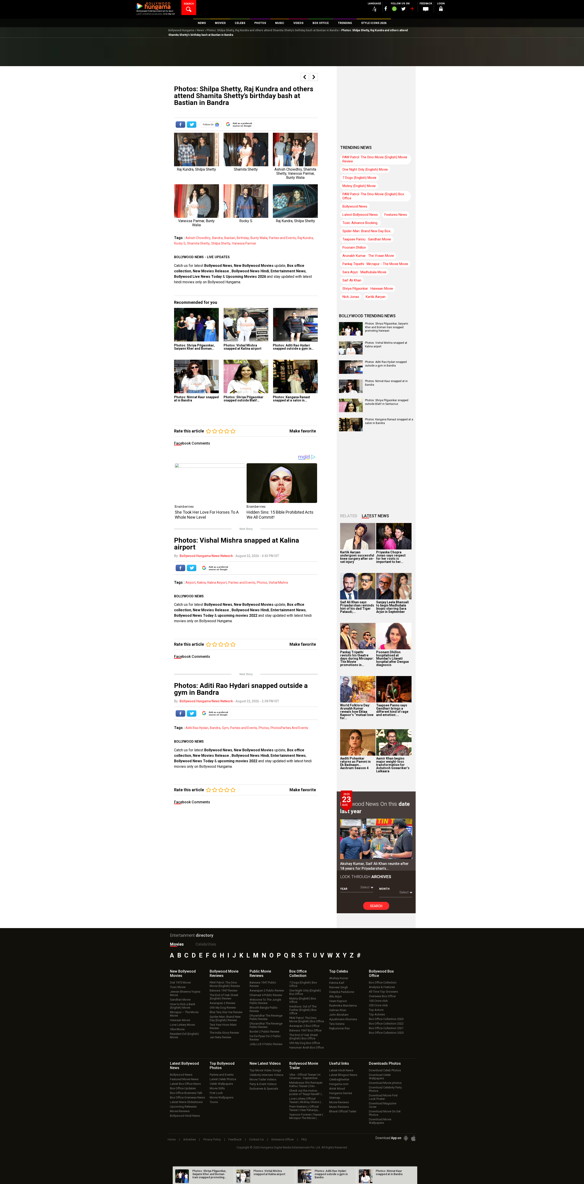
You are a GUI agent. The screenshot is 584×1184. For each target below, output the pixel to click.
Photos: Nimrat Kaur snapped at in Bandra (196, 398)
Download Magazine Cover (382, 1105)
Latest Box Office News (185, 1083)
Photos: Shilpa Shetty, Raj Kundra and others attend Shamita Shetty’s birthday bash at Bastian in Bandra (273, 30)
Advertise (189, 1139)
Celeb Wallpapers (221, 1083)
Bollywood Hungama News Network (206, 556)
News (200, 30)
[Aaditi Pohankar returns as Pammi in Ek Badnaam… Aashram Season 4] (357, 742)
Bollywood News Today (194, 615)
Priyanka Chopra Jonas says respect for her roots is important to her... (391, 557)
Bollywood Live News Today (198, 276)
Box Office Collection (382, 982)
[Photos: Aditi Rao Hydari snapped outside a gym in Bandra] (295, 324)
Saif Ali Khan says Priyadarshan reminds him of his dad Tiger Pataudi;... (357, 607)
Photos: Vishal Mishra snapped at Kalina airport (242, 346)
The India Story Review (224, 1032)
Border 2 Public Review (264, 1031)
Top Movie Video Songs (265, 1070)
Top (338, 971)
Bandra (217, 238)
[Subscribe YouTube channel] (412, 9)
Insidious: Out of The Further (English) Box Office (302, 1010)
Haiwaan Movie (180, 1020)
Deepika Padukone (341, 992)
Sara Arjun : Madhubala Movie (364, 272)
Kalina (201, 582)
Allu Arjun (335, 996)
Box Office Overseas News (187, 1097)
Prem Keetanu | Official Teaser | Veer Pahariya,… (304, 1108)
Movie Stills (217, 1088)
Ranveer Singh (338, 987)
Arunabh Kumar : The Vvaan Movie (368, 256)
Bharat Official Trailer (342, 1111)
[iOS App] (413, 1138)
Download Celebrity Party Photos (385, 1089)
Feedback (235, 1139)
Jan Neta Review (220, 1037)
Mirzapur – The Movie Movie (184, 1013)
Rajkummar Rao (339, 1028)
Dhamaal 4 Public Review (266, 995)
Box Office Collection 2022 (386, 1023)
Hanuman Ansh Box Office (306, 1047)
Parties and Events (282, 238)
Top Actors (376, 1010)
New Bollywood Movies (254, 265)
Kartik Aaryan (376, 297)
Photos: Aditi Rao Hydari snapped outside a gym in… (293, 346)
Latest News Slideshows (186, 1102)
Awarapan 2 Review (222, 1003)
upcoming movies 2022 (238, 615)
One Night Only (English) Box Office (305, 992)
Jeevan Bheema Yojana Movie (185, 993)
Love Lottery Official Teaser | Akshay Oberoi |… (306, 1100)
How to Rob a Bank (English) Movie (182, 1005)
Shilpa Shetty (220, 243)
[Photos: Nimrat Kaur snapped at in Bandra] (196, 376)
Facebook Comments (192, 443)
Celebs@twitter (339, 1079)
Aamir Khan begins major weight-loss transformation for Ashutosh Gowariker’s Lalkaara (392, 765)
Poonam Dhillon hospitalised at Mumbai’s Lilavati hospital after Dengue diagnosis (392, 658)
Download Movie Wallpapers (380, 1121)
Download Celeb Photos (385, 1070)
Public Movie (260, 973)
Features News (395, 215)
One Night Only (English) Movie (365, 169)
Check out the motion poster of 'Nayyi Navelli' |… (306, 1092)
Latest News (375, 515)
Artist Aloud (337, 1088)
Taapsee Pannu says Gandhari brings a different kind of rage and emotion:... (392, 710)
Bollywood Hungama (181, 30)
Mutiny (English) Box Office (302, 1000)
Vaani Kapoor (338, 1001)
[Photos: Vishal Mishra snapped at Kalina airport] (246, 324)
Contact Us (256, 1139)
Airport (190, 582)
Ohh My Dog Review (223, 1007)
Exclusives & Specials (264, 1088)
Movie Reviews (180, 1111)
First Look (216, 1093)
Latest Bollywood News (360, 215)
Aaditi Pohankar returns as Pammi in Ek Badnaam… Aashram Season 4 (355, 763)
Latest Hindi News (341, 1070)
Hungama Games (340, 1093)
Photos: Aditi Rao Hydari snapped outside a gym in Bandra (386, 363)
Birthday (243, 238)
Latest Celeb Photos (223, 1079)
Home (172, 1139)
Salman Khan (337, 1010)
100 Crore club (378, 1000)
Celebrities (206, 944)
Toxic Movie (177, 987)
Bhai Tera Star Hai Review (226, 1012)
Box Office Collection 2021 (386, 1028)
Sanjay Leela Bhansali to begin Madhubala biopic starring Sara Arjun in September (392, 607)
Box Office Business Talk (186, 1093)
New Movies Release (211, 271)
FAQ (304, 1139)
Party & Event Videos (263, 1084)
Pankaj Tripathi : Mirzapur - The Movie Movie (375, 264)
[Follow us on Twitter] (403, 8)
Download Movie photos (385, 1083)
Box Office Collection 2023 (386, 1019)
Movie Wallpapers (221, 1097)
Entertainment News (288, 271)
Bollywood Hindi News (185, 1115)
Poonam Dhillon (354, 247)
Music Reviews (339, 1107)
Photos (262, 582)
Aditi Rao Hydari (196, 728)
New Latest (265, 1063)
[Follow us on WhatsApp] (394, 9)
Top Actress (377, 1014)
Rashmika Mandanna (343, 1005)
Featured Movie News (184, 1079)
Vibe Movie (177, 1029)
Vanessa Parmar (244, 243)
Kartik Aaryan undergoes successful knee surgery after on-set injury (357, 557)
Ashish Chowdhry (198, 238)
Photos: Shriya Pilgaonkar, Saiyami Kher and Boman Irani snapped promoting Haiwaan (386, 327)
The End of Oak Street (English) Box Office (303, 1036)
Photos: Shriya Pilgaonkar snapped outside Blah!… (243, 398)
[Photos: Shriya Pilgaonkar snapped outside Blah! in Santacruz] (246, 376)
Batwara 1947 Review (223, 990)
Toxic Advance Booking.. (360, 223)
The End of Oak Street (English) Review (224, 996)
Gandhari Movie (180, 999)
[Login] (441, 9)
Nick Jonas (350, 297)
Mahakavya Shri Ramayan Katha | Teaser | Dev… (306, 1084)
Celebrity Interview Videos (266, 1075)
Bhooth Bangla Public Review (264, 1009)
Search (376, 906)
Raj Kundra (305, 238)
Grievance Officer (282, 1139)
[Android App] (406, 1138)
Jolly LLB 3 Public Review (266, 1044)
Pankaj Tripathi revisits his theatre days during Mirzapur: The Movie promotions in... (357, 658)
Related (348, 515)
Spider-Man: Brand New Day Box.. (367, 231)
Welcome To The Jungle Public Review (265, 1001)
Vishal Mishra (278, 582)
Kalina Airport (217, 582)
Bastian (229, 238)
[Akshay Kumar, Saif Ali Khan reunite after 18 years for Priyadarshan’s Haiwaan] (376, 839)
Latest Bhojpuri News (343, 1075)
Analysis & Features (382, 987)
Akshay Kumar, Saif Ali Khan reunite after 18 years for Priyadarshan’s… (374, 866)
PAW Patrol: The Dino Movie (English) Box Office (373, 196)
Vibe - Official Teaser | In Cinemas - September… (305, 1076)
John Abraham (339, 1014)
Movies (177, 944)
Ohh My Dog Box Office (304, 1043)
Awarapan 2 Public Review (267, 990)
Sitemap (334, 1097)
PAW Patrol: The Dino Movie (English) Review (225, 984)
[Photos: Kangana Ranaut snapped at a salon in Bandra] (295, 376)
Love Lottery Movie (182, 1024)
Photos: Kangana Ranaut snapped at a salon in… (291, 398)
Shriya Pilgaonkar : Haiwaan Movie (367, 288)
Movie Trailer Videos (263, 1079)
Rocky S (179, 243)
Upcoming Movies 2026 (246, 276)
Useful (339, 1063)
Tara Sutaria (336, 1023)
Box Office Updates (183, 1088)
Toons (214, 1102)
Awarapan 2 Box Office (304, 1026)
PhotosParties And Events (289, 728)
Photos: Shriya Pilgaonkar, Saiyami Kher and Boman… (194, 346)
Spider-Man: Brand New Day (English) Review (225, 1018)
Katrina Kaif (336, 982)
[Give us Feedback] (425, 9)
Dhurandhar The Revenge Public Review (266, 1017)
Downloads (385, 1063)
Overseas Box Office (382, 996)
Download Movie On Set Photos (385, 1113)
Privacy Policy (212, 1139)
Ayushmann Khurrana (343, 1019)
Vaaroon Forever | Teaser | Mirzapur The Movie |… (306, 1116)
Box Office (298, 973)
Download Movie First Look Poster (383, 1097)
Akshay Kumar (338, 978)
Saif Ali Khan (351, 280)
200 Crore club (378, 1005)
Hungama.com (339, 1084)
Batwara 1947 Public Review (263, 984)
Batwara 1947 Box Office (305, 1030)
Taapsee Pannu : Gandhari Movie (366, 239)
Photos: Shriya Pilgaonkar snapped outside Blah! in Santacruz (386, 402)
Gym (225, 728)
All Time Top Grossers (383, 991)
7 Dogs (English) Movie (359, 178)
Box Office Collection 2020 (386, 1032)
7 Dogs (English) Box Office (303, 984)
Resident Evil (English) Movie (184, 1035)
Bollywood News (218, 265)
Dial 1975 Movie (180, 982)
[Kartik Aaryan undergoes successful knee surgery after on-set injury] (357, 536)
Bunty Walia (258, 238)
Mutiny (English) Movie (359, 186)
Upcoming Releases (183, 1106)
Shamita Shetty (198, 243)
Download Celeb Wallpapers (380, 1076)
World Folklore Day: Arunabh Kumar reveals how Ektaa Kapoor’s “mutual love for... (356, 711)
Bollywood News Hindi (250, 271)
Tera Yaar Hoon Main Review (223, 1026)
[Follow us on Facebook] (385, 8)
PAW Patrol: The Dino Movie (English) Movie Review (374, 159)
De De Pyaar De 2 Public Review (265, 1037)
